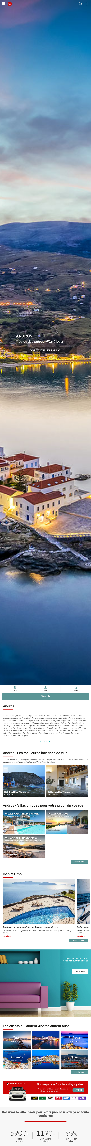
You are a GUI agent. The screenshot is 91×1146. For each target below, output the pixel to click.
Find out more (78, 940)
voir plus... (7, 936)
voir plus (43, 741)
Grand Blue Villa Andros (19, 792)
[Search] (80, 4)
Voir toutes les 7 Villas (45, 350)
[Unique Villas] (9, 3)
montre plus (79, 862)
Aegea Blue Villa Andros (62, 792)
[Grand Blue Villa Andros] (24, 781)
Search (45, 696)
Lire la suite (80, 972)
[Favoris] (5, 769)
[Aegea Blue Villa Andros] (67, 781)
